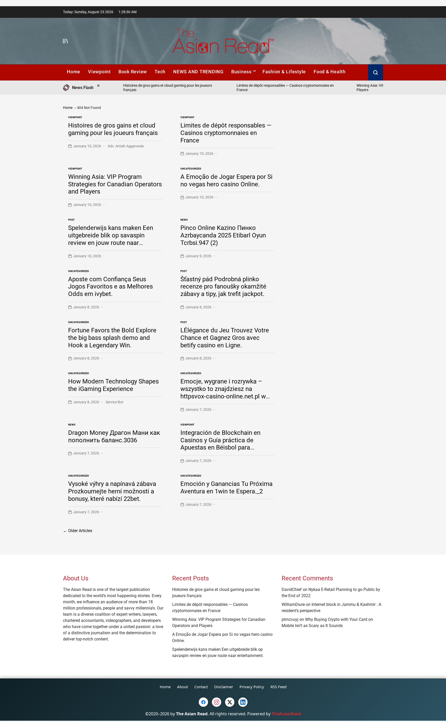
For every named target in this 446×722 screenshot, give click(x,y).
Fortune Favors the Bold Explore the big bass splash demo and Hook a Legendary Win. (112, 338)
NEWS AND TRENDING (198, 71)
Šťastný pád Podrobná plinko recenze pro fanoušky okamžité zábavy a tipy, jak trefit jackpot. (223, 287)
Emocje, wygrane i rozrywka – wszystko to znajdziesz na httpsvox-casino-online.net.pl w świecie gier (223, 392)
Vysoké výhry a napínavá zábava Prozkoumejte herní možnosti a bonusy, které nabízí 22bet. (112, 491)
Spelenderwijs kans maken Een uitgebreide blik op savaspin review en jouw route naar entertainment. (110, 239)
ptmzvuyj (290, 619)
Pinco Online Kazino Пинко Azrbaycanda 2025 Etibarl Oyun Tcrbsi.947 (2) (223, 235)
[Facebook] (203, 702)
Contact (201, 686)
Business (241, 71)
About (182, 686)
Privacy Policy (252, 686)
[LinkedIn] (243, 702)
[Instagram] (216, 702)
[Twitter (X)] (229, 702)
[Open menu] (65, 41)
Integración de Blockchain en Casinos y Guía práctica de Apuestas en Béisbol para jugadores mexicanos (220, 444)
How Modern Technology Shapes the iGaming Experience (113, 385)
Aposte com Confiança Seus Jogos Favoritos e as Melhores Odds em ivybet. (110, 287)
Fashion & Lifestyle (284, 71)
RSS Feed (278, 686)
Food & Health (330, 71)
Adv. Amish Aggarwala (126, 146)
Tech (160, 71)
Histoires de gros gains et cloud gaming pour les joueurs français (113, 129)
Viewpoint (99, 71)
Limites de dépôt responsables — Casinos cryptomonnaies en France (226, 133)
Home (73, 71)
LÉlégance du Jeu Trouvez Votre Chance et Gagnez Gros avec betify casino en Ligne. (224, 338)
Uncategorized (190, 168)
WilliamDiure (293, 604)
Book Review (132, 71)
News (184, 219)
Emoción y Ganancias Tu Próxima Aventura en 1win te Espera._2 (226, 487)
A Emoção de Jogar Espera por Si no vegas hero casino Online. (226, 180)
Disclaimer (223, 686)
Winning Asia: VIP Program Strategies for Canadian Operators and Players (115, 184)
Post (71, 219)
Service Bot (114, 402)
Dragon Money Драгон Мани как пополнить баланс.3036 (114, 436)
